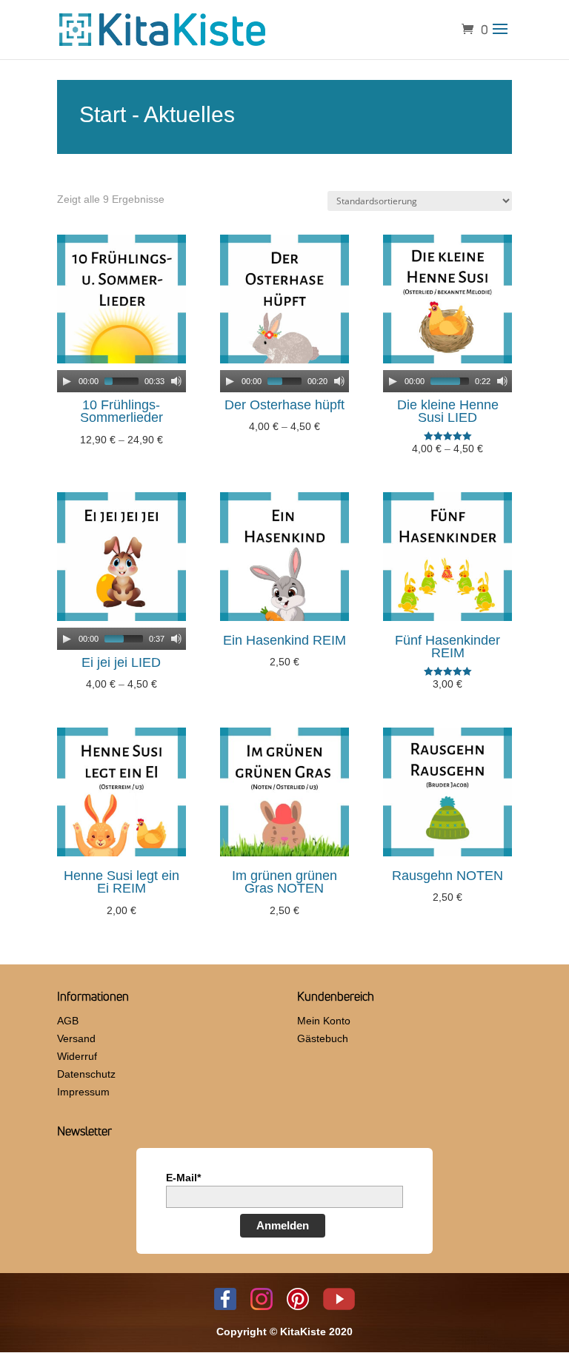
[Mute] (176, 381)
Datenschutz (86, 1074)
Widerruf (77, 1056)
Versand (76, 1038)
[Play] (67, 381)
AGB (68, 1021)
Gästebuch (322, 1038)
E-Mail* (183, 1178)
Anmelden (282, 1225)
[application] (121, 381)
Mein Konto (323, 1021)
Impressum (83, 1092)
